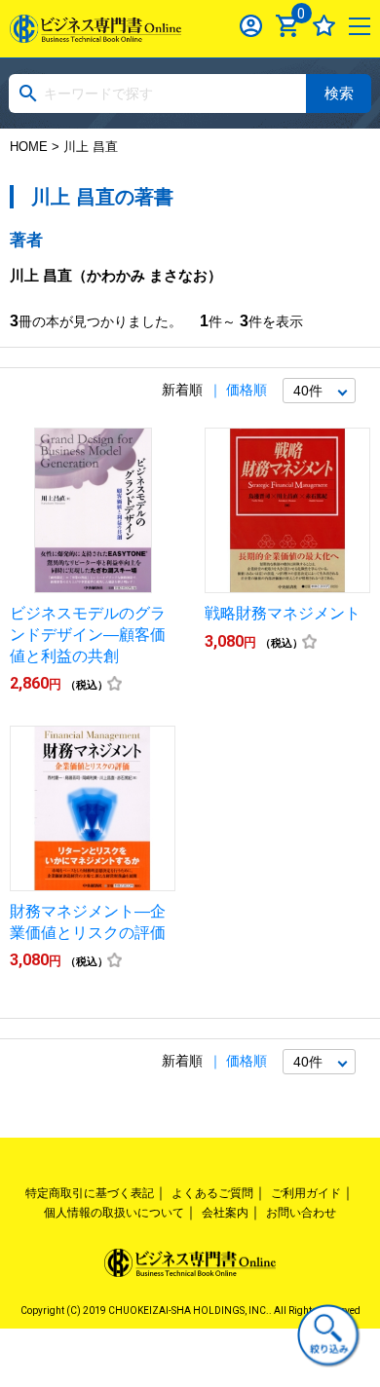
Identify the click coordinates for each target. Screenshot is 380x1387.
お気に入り (324, 26)
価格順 (246, 389)
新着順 (182, 389)
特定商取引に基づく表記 (89, 1193)
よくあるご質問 (212, 1193)
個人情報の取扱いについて (114, 1212)
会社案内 (225, 1212)
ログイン (251, 26)
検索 (339, 93)
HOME (29, 146)
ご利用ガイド (306, 1193)
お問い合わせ (301, 1212)
